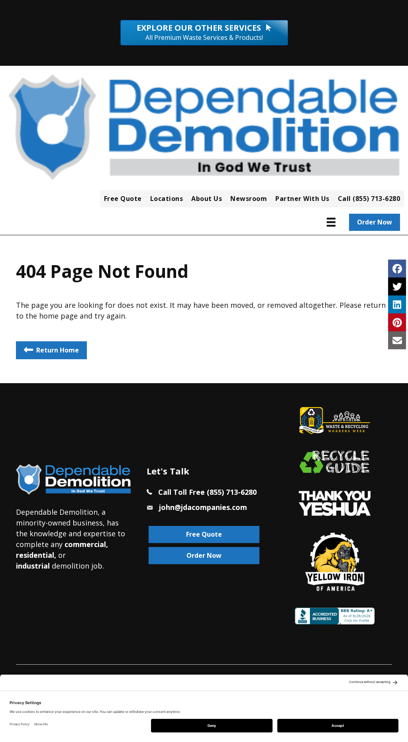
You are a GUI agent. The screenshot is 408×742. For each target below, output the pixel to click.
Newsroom (248, 198)
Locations (166, 198)
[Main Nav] (331, 222)
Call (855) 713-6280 (369, 198)
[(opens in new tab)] (335, 502)
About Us (206, 198)
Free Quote (123, 198)
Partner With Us (302, 198)
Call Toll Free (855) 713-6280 (207, 492)
